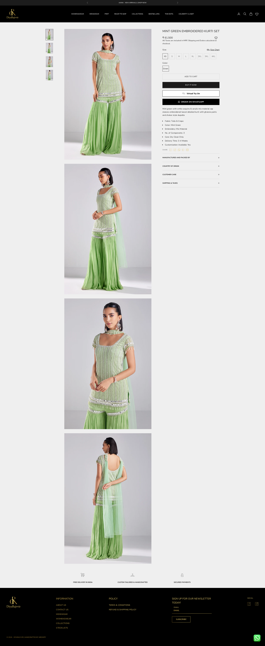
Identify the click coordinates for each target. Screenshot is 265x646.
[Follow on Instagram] (256, 604)
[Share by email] (187, 150)
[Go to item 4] (49, 75)
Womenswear (63, 618)
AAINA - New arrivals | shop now (132, 3)
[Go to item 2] (49, 48)
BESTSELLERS (154, 14)
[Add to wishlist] (216, 38)
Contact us (62, 609)
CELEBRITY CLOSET (186, 14)
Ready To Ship (120, 14)
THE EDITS (169, 14)
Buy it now (191, 85)
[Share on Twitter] (175, 150)
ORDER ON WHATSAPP (192, 102)
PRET (107, 14)
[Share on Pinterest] (183, 150)
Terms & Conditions (119, 605)
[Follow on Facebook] (249, 604)
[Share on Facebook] (170, 150)
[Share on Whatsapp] (179, 150)
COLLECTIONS (137, 14)
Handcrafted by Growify (35, 637)
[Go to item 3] (49, 61)
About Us (61, 605)
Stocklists (62, 628)
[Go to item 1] (49, 34)
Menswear (61, 614)
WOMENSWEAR (77, 14)
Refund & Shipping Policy (122, 609)
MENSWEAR (94, 14)
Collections (63, 623)
